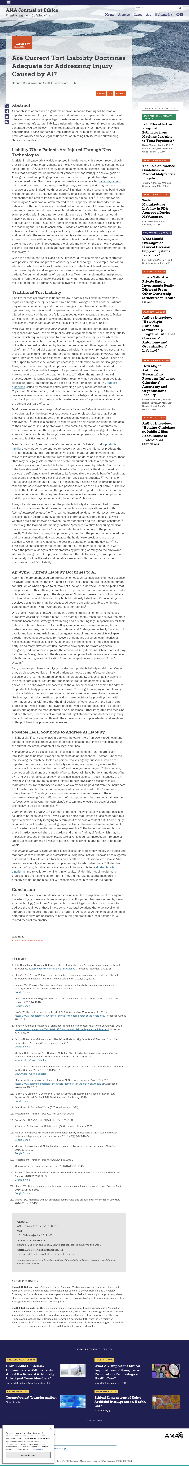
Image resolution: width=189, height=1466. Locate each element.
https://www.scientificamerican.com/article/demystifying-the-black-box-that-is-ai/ (60, 1083)
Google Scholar (23, 992)
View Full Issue (94, 1420)
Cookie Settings (58, 1448)
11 (44, 340)
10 (27, 251)
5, (95, 197)
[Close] (51, 1429)
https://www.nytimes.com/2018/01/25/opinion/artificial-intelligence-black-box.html (62, 1029)
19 (122, 520)
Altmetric (120, 93)
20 (82, 585)
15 (30, 421)
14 (76, 373)
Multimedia (163, 14)
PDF (110, 93)
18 (102, 477)
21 (49, 624)
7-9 (64, 226)
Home (109, 14)
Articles (124, 14)
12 (30, 348)
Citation (101, 93)
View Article (21, 1060)
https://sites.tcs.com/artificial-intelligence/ (52, 968)
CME (179, 14)
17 (58, 437)
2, (23, 684)
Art (148, 14)
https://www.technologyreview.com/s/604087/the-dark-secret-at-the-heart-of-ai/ (60, 1015)
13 (96, 357)
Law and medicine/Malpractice (27, 940)
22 (101, 767)
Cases (138, 14)
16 (99, 425)
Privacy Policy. (38, 1449)
